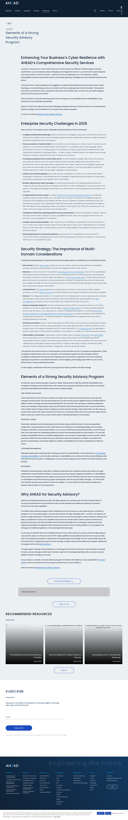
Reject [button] (108, 813)
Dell (58, 783)
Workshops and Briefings (80, 783)
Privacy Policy (44, 735)
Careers (102, 11)
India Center (93, 785)
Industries (27, 11)
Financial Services (45, 783)
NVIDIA (58, 794)
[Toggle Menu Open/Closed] (121, 3)
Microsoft (59, 792)
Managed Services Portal (114, 778)
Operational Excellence (12, 793)
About (55, 11)
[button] (118, 813)
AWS (58, 778)
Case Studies (77, 778)
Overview (92, 776)
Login (118, 11)
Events (92, 787)
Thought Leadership (79, 776)
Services (17, 11)
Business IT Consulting (29, 776)
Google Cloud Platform (63, 790)
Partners (36, 11)
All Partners (60, 776)
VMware (59, 804)
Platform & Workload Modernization (12, 786)
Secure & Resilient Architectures (11, 790)
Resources (46, 11)
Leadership (93, 783)
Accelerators (77, 780)
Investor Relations (112, 780)
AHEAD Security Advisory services (49, 114)
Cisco (58, 780)
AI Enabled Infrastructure (13, 780)
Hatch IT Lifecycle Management (28, 788)
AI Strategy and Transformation (10, 776)
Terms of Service (57, 735)
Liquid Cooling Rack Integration (28, 792)
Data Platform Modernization (10, 782)
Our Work (92, 780)
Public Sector (43, 785)
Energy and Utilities (45, 792)
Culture (92, 778)
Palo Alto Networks (62, 797)
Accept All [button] (100, 813)
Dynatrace (60, 785)
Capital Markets (44, 776)
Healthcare (43, 778)
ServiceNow (60, 801)
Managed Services (28, 780)
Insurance (42, 780)
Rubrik (58, 799)
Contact (110, 11)
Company (110, 772)
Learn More (57, 817)
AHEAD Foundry (27, 785)
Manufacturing (44, 787)
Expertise (8, 11)
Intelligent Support (28, 783)
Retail (41, 790)
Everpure (59, 787)
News (91, 790)
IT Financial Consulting (29, 778)
